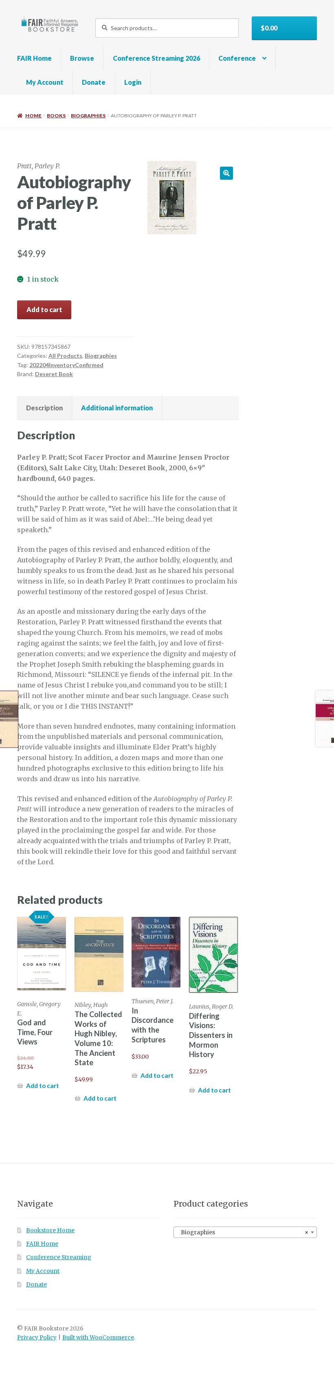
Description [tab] (44, 408)
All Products (65, 355)
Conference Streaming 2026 (156, 58)
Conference (237, 58)
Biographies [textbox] (242, 1232)
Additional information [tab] (117, 408)
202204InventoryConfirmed (66, 364)
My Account (45, 82)
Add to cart (44, 309)
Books (56, 115)
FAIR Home (34, 58)
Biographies (88, 115)
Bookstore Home (50, 1230)
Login (132, 82)
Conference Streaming (58, 1257)
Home (33, 115)
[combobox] (245, 1232)
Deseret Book (54, 373)
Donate (93, 82)
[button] (226, 173)
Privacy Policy (37, 1337)
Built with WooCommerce (98, 1337)
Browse (82, 58)
